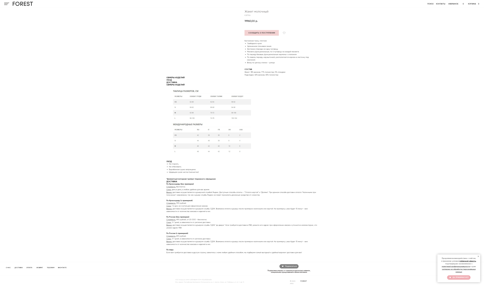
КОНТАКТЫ (440, 4)
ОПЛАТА (29, 267)
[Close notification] (478, 256)
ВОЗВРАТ (40, 267)
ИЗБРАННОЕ (453, 4)
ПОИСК (430, 4)
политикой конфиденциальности (456, 266)
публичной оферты (467, 261)
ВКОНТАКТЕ (62, 267)
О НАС (8, 267)
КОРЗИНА (472, 4)
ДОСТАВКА (18, 267)
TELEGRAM (50, 267)
